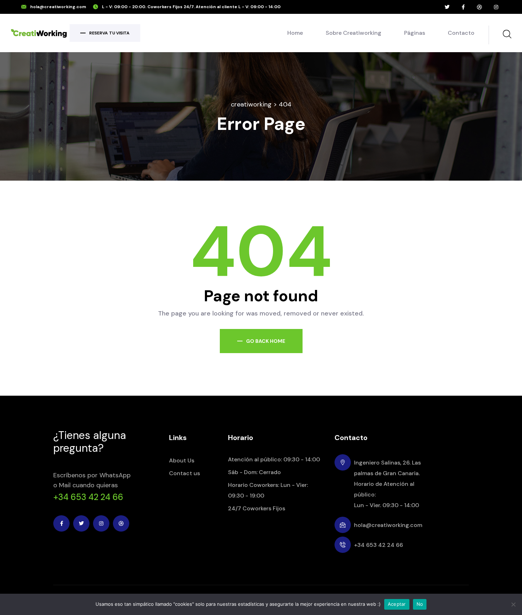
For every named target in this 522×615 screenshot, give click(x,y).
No (420, 604)
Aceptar (397, 604)
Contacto (461, 33)
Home (295, 33)
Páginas (414, 33)
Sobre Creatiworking (353, 33)
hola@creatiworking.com (58, 7)
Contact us (184, 473)
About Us (181, 460)
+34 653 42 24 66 (88, 497)
